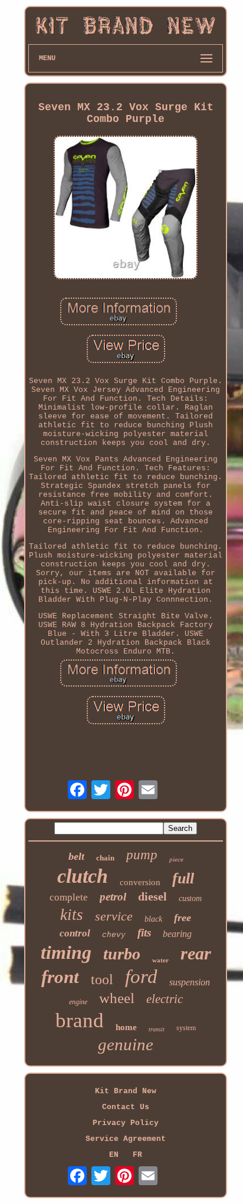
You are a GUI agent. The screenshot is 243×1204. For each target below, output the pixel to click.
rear (195, 953)
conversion (140, 882)
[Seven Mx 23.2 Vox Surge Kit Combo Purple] (125, 208)
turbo (121, 954)
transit (157, 1029)
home (126, 1027)
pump (141, 854)
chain (105, 857)
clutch (82, 876)
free (182, 917)
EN (114, 1154)
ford (141, 976)
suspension (189, 982)
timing (66, 952)
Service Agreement (126, 1138)
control (75, 933)
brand (79, 1020)
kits (71, 914)
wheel (116, 998)
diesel (152, 896)
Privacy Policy (126, 1123)
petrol (113, 896)
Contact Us (125, 1107)
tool (102, 979)
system (186, 1028)
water (160, 960)
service (114, 916)
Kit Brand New (125, 1091)
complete (69, 897)
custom (190, 898)
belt (76, 856)
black (153, 919)
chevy (114, 935)
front (60, 977)
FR (137, 1154)
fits (144, 932)
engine (78, 1002)
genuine (125, 1044)
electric (164, 999)
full (183, 878)
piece (176, 859)
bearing (177, 934)
